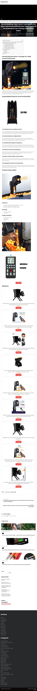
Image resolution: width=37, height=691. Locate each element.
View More (18, 282)
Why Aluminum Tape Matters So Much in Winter (23, 21)
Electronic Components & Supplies (7, 648)
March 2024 (3, 627)
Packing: (6, 51)
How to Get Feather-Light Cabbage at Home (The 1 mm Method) (6, 586)
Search (2, 571)
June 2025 (2, 621)
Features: (5, 50)
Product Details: (7, 52)
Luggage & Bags (3, 659)
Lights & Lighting (3, 658)
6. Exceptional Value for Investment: (10, 48)
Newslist (29, 688)
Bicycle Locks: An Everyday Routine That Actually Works (5, 590)
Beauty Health (3, 643)
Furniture (2, 649)
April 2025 (2, 623)
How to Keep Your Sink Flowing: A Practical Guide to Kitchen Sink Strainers (6, 594)
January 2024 (3, 630)
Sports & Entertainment (5, 672)
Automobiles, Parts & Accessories (7, 642)
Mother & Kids (3, 662)
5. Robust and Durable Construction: (10, 47)
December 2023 (3, 632)
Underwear (3, 680)
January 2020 (3, 634)
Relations (4, 53)
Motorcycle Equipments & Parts (6, 664)
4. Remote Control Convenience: (9, 46)
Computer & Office (4, 645)
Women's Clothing (4, 684)
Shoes (2, 671)
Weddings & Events (4, 683)
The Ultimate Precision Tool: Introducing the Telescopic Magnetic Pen (16, 564)
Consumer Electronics (5, 646)
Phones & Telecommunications (6, 668)
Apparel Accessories (4, 641)
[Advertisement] (18, 11)
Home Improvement (4, 655)
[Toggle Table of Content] (22, 40)
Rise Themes (35, 689)
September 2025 (4, 620)
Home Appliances (4, 654)
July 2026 (2, 617)
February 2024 (3, 629)
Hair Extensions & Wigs (5, 651)
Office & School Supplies (5, 667)
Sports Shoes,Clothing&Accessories (7, 674)
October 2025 (3, 619)
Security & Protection (4, 669)
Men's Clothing (3, 661)
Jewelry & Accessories (5, 656)
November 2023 (3, 633)
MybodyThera (4, 2)
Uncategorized (3, 678)
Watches (2, 681)
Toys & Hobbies (3, 677)
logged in (7, 515)
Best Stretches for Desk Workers (9, 21)
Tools (3, 533)
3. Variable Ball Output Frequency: (9, 45)
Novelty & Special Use (4, 665)
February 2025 (3, 626)
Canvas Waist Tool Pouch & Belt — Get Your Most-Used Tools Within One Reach (18, 535)
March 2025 (3, 624)
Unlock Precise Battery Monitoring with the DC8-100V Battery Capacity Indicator (18, 549)
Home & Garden (3, 652)
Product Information (6, 49)
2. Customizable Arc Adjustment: (9, 44)
